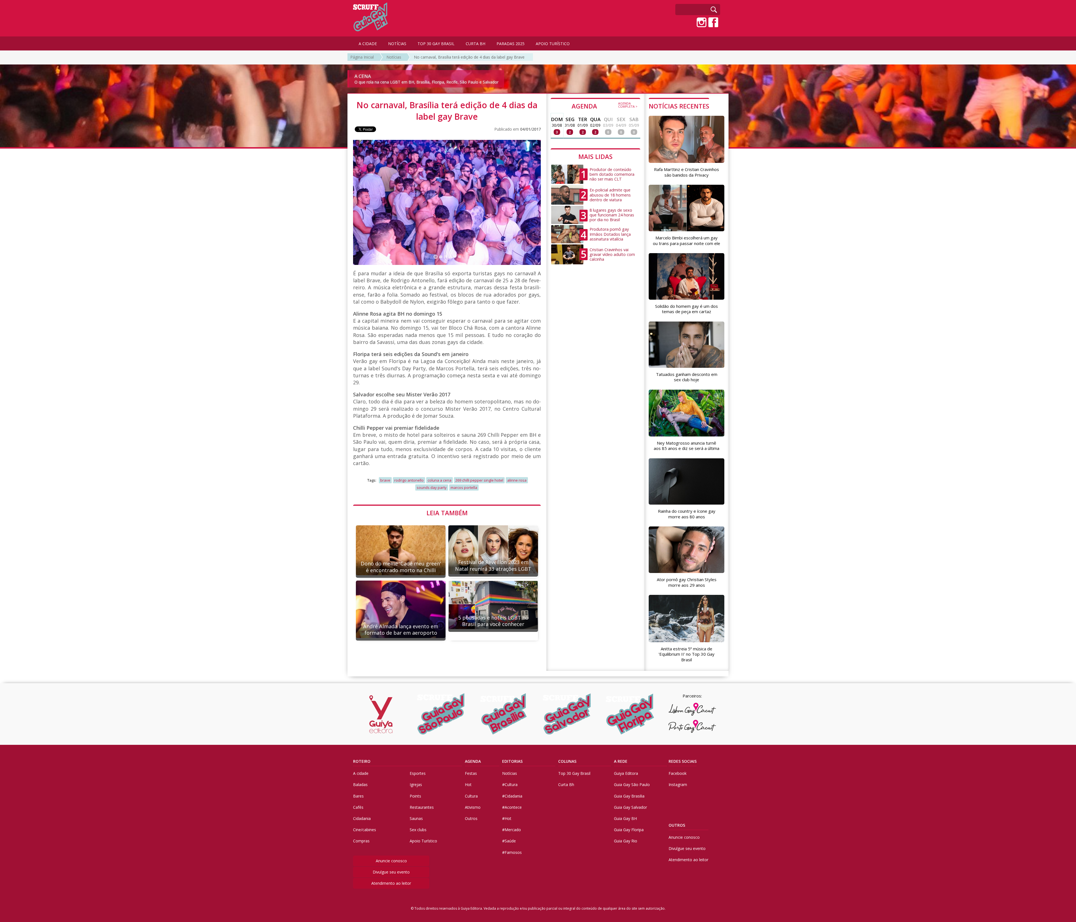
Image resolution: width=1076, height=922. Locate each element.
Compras (361, 841)
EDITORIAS (512, 761)
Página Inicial (362, 57)
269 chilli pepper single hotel (479, 480)
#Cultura (510, 784)
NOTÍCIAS (397, 43)
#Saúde (509, 841)
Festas (471, 773)
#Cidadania (512, 796)
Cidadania (362, 818)
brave (385, 480)
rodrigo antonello (409, 480)
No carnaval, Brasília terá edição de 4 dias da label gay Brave (469, 57)
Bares (358, 796)
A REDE (620, 761)
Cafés (358, 807)
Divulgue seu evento (391, 872)
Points (415, 796)
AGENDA (604, 105)
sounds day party (432, 487)
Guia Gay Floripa (629, 829)
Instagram (678, 784)
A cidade (360, 773)
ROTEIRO (361, 761)
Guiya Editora (626, 773)
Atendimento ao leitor (391, 883)
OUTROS (677, 825)
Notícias (393, 57)
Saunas (416, 818)
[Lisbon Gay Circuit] (692, 709)
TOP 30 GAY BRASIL (436, 43)
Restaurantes (422, 807)
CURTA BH (475, 43)
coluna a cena (439, 480)
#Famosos (512, 852)
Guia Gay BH (625, 818)
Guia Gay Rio (625, 841)
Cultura (471, 796)
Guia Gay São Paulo (632, 784)
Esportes (418, 773)
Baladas (360, 784)
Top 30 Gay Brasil (574, 773)
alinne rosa (517, 480)
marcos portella (464, 487)
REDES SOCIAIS (683, 761)
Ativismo (473, 807)
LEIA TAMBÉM (447, 513)
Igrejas (416, 784)
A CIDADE (368, 43)
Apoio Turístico (423, 841)
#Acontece (512, 807)
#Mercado (511, 829)
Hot (468, 784)
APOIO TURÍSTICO (553, 43)
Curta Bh (566, 784)
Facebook (678, 773)
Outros (471, 818)
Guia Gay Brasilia (629, 796)
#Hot (506, 818)
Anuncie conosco (391, 860)
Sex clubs (418, 829)
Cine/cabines (364, 829)
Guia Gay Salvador (630, 807)
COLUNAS (567, 761)
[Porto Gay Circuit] (692, 726)
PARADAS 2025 (511, 43)
